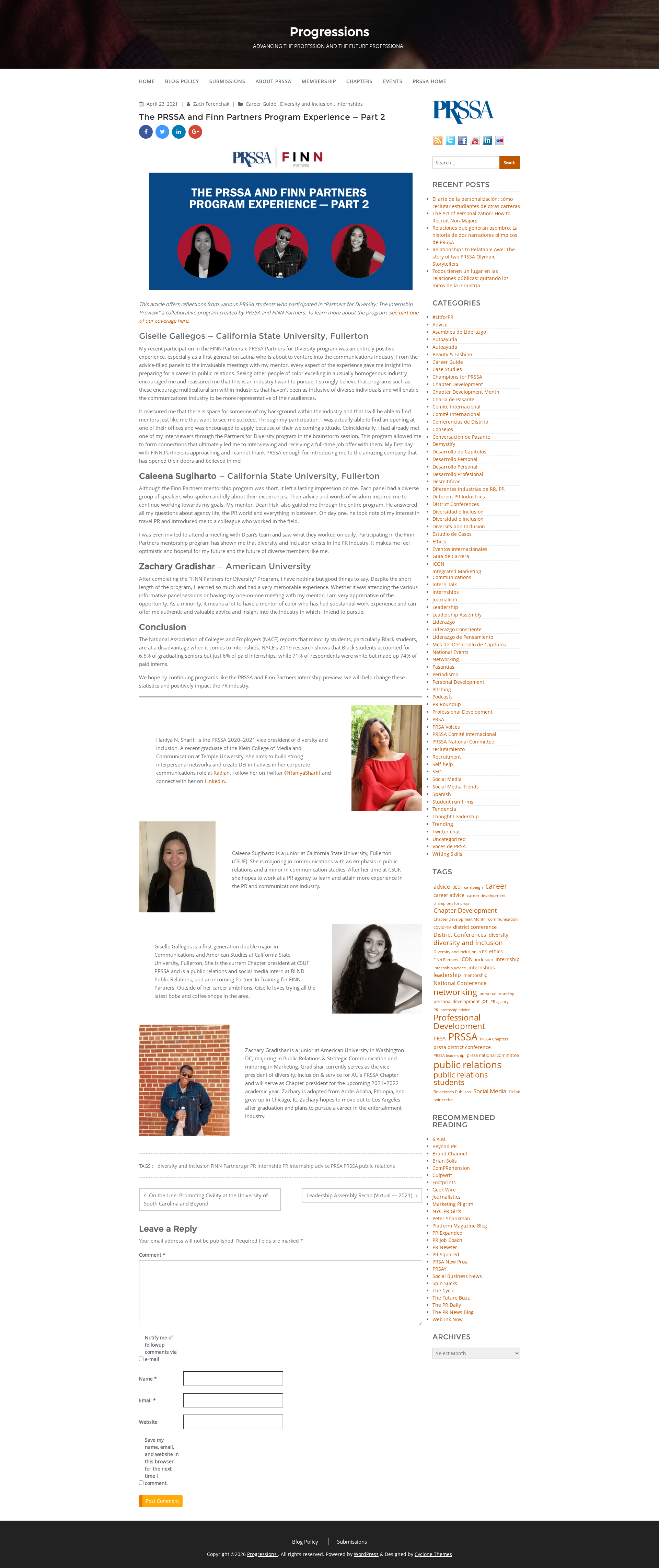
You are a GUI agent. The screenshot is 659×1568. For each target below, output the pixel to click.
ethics (496, 951)
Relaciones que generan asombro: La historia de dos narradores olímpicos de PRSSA (475, 234)
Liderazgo (443, 622)
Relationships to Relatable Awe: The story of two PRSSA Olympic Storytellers (473, 256)
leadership (447, 975)
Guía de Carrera (450, 557)
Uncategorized (449, 839)
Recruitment (446, 757)
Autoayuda (444, 340)
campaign (473, 887)
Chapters (359, 81)
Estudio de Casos (452, 534)
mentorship (475, 975)
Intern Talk (444, 585)
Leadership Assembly (457, 615)
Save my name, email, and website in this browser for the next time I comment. (162, 1461)
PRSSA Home (430, 81)
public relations (377, 1166)
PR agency (499, 1002)
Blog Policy (182, 81)
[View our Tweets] (450, 140)
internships (482, 967)
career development (486, 895)
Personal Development (458, 682)
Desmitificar (446, 482)
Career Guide (261, 104)
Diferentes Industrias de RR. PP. (468, 489)
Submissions (227, 81)
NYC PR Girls (446, 1211)
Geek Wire (444, 1189)
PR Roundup (446, 704)
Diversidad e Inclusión (458, 512)
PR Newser (444, 1247)
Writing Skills (447, 854)
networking (455, 992)
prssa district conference (462, 1047)
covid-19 (442, 927)
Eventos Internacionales (459, 549)
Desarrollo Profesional (457, 474)
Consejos (442, 430)
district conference (475, 927)
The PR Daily (446, 1305)
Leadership (445, 607)
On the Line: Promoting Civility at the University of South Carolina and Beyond (206, 1199)
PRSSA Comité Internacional (464, 734)
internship (508, 959)
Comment (152, 1255)
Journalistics (446, 1197)
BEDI (457, 887)
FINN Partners (227, 1166)
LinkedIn (215, 780)
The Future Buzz (451, 1297)
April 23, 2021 (163, 104)
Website (148, 1422)
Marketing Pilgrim (452, 1204)
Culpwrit (442, 1175)
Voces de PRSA (449, 847)
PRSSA (351, 1166)
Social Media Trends (455, 787)
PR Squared (445, 1254)
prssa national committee (493, 1055)
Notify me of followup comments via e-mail (161, 1348)
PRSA (337, 1166)
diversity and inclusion (184, 1166)
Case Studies (447, 369)
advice (441, 886)
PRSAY (439, 1269)
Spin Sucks (444, 1283)
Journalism (444, 600)
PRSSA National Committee (463, 742)
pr (246, 1166)
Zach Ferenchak (212, 104)
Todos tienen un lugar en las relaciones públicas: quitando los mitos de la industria (470, 278)
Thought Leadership (455, 817)
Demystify (443, 444)
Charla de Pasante (453, 400)
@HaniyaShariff (303, 772)
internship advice (449, 968)
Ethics (439, 542)
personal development (456, 1001)
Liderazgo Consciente (457, 630)
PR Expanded (447, 1233)
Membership (319, 81)
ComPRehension (451, 1168)
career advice (448, 895)
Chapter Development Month (465, 392)
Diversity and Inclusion (306, 104)
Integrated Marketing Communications (456, 574)
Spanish (441, 794)
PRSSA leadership (448, 1055)
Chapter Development (457, 385)
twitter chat (443, 1100)
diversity (498, 935)
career (496, 886)
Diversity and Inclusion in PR (460, 952)
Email (147, 1400)
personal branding (497, 994)
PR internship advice (306, 1166)
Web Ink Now (447, 1319)
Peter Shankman (451, 1218)
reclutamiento (448, 749)
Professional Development (462, 712)
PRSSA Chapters (494, 1039)
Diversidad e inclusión (458, 519)
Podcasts (442, 697)
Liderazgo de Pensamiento (462, 637)
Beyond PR (444, 1146)
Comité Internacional (456, 407)
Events (393, 81)
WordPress (366, 1554)
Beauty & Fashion (452, 355)
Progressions (262, 1554)
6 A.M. (439, 1139)
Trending (442, 824)
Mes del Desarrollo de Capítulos (469, 645)
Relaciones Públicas (452, 1092)
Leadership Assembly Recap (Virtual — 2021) (359, 1195)
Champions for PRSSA (457, 377)
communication (503, 919)
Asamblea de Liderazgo (459, 332)
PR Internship (265, 1166)
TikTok (514, 1092)
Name (148, 1378)
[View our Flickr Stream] (499, 140)
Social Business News (457, 1276)
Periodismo (445, 675)
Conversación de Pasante (461, 437)
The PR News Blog (453, 1312)
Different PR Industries (458, 497)
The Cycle (443, 1290)
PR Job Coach (447, 1240)
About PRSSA (273, 81)
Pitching (441, 690)
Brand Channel (449, 1153)
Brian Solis (444, 1160)
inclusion (484, 959)
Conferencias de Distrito (460, 422)
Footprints (444, 1182)
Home (147, 81)
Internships (349, 104)
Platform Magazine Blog (459, 1225)
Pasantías (443, 667)
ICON (438, 564)
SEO (437, 772)
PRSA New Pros (449, 1261)
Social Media (447, 779)
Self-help (442, 765)
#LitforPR (442, 317)
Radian (221, 772)
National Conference (460, 983)
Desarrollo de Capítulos (459, 452)
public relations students (460, 1078)
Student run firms (452, 802)
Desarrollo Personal (454, 459)
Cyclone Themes (433, 1554)
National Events (450, 652)
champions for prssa (451, 904)
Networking (445, 659)
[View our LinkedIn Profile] (487, 140)
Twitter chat (446, 832)
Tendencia (444, 809)
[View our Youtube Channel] (475, 140)
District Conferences (455, 504)
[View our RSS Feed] (437, 140)
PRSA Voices (446, 727)
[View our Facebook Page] (462, 140)
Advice (440, 325)
